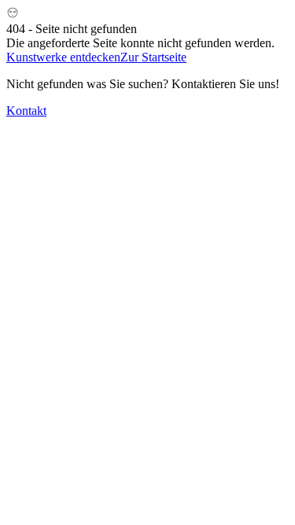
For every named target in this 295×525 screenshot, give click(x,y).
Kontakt (26, 110)
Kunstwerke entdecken (63, 57)
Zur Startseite (153, 57)
